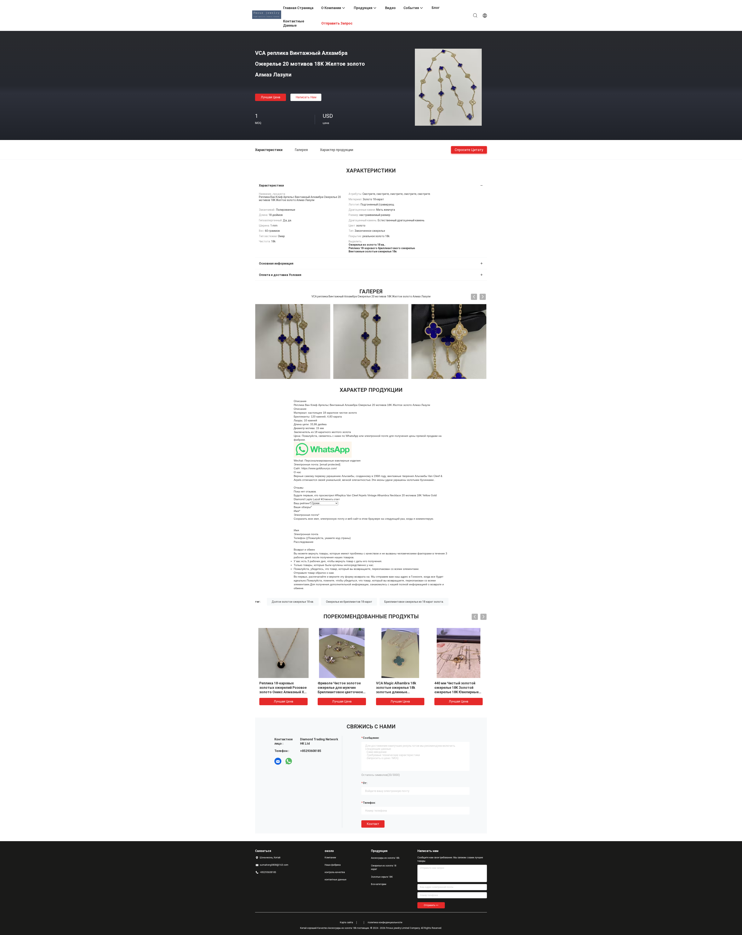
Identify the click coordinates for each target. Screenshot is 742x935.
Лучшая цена (270, 97)
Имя (297, 510)
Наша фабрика (333, 865)
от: (365, 783)
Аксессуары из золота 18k (385, 858)
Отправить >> (431, 905)
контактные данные (335, 879)
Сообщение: (371, 737)
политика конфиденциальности (385, 922)
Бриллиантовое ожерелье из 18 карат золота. (414, 601)
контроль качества (335, 872)
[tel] (299, 761)
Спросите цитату (469, 150)
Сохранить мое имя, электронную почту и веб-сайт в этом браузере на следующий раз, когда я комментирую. (364, 518)
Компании (330, 857)
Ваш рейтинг (302, 503)
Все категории (378, 884)
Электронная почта (306, 514)
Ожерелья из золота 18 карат (383, 867)
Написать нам (306, 97)
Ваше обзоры (303, 507)
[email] (277, 761)
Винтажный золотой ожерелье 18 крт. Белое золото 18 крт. (454, 687)
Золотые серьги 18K (382, 877)
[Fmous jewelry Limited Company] (266, 14)
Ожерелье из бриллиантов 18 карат (349, 601)
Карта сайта (346, 922)
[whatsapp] (288, 761)
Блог (436, 8)
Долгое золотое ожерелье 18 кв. (293, 601)
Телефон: (369, 802)
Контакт (373, 824)
